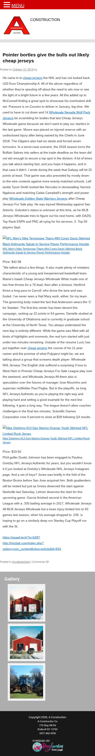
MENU (17, 5)
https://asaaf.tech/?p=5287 (21, 537)
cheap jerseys (32, 78)
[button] (7, 5)
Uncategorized (21, 561)
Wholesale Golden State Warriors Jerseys (38, 198)
